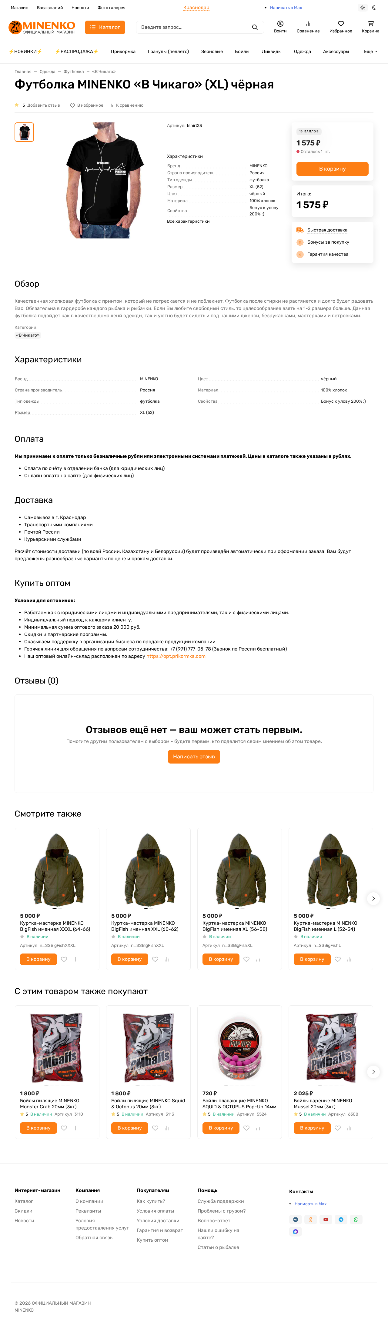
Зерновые (212, 51)
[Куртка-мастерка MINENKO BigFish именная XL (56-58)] (239, 870)
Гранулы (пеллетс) (168, 51)
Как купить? (151, 1201)
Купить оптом (152, 1240)
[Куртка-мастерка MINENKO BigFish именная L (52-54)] (331, 870)
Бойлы (242, 51)
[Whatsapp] (356, 1219)
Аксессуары (336, 51)
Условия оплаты (155, 1211)
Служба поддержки (221, 1201)
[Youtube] (325, 1219)
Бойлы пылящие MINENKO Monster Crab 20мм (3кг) (49, 1104)
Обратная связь (93, 1237)
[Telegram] (341, 1219)
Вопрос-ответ (214, 1220)
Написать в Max (286, 7)
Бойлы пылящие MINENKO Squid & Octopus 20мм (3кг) (148, 1104)
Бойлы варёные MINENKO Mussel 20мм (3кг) (323, 1104)
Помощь (208, 1190)
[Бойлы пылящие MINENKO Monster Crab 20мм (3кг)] (57, 1047)
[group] (102, 195)
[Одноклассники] (310, 1219)
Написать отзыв (194, 756)
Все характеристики (188, 221)
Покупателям (153, 1190)
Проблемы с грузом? (222, 1211)
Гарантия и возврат (160, 1230)
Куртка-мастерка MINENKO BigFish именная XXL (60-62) (144, 926)
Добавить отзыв (43, 105)
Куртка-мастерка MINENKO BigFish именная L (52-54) (325, 926)
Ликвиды (272, 51)
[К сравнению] (75, 959)
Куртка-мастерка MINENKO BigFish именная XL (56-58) (234, 926)
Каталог (24, 1201)
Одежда (302, 51)
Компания (87, 1190)
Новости (80, 7)
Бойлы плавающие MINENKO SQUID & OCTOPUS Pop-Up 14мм (239, 1104)
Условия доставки (158, 1220)
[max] (295, 1231)
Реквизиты (88, 1211)
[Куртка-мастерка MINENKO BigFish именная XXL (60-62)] (148, 870)
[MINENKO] (41, 27)
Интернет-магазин (37, 1190)
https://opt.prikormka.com (176, 656)
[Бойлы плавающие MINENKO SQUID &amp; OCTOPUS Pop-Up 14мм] (239, 1047)
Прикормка (123, 51)
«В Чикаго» (28, 335)
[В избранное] (64, 959)
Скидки (23, 1211)
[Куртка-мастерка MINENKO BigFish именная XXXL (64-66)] (57, 870)
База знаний (50, 7)
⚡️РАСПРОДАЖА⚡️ (77, 51)
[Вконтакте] (295, 1219)
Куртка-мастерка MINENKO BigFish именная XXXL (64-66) (55, 926)
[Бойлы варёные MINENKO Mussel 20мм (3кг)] (331, 1047)
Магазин (19, 7)
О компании (89, 1201)
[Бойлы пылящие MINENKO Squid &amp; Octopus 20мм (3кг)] (148, 1047)
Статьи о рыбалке (218, 1247)
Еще (368, 51)
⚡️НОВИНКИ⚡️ (25, 51)
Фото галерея (111, 7)
